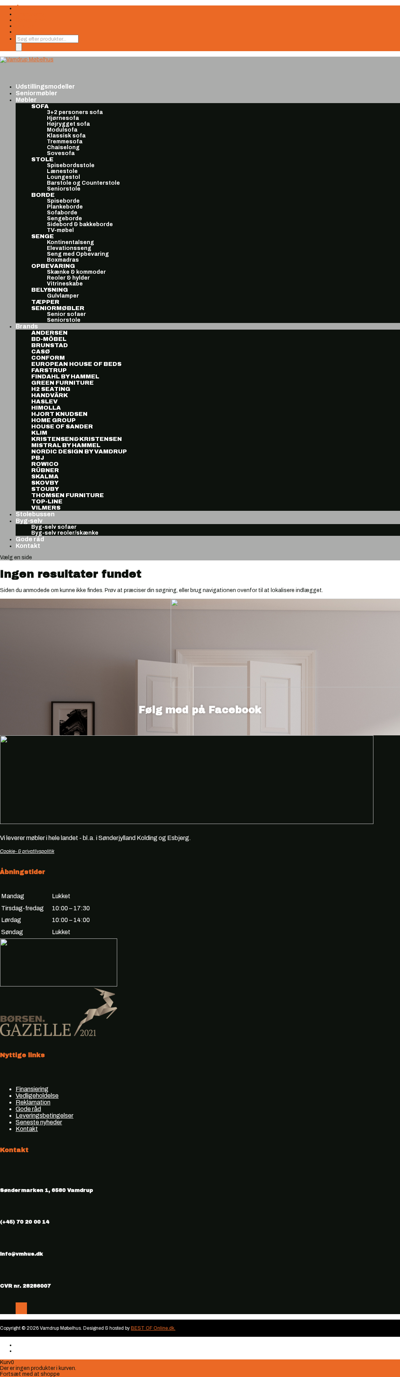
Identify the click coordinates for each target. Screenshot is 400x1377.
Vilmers (46, 508)
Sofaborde (62, 213)
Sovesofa (61, 153)
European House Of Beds (76, 364)
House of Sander (62, 426)
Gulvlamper (63, 296)
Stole (42, 159)
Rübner (45, 470)
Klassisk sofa (66, 136)
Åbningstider (32, 8)
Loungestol (63, 177)
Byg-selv (29, 520)
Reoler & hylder (68, 278)
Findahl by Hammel (65, 376)
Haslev (44, 401)
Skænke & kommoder (76, 272)
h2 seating (50, 389)
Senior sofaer (66, 314)
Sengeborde (64, 218)
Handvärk (49, 395)
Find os (25, 26)
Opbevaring (53, 266)
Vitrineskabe (65, 284)
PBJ (37, 458)
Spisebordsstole (71, 165)
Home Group (53, 420)
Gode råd (28, 1109)
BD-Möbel (48, 339)
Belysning (49, 290)
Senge (42, 236)
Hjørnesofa (63, 118)
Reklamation (33, 1102)
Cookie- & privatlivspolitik (27, 851)
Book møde (30, 32)
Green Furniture (62, 383)
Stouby (45, 489)
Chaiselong (63, 147)
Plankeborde (65, 207)
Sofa (40, 106)
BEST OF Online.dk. (153, 1328)
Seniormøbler (57, 308)
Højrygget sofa (68, 124)
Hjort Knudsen (59, 414)
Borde (43, 195)
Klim (39, 433)
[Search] (19, 47)
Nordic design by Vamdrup (79, 451)
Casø (40, 351)
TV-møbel (60, 230)
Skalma (45, 476)
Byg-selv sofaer (54, 527)
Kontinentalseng (70, 242)
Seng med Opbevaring (78, 254)
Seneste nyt (31, 20)
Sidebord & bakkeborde (80, 224)
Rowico (45, 464)
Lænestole (62, 171)
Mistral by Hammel (65, 445)
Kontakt (28, 545)
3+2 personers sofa (75, 112)
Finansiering (31, 14)
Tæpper (45, 302)
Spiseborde (63, 201)
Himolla (46, 408)
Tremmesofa (64, 141)
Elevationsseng (69, 248)
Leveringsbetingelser (44, 1115)
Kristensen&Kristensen (76, 439)
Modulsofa (62, 130)
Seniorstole (63, 189)
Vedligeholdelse (37, 1095)
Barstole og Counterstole (83, 183)
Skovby (45, 483)
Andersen (49, 333)
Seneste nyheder (39, 1122)
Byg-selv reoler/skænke (64, 533)
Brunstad (49, 345)
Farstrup (49, 370)
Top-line (46, 501)
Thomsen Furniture (67, 495)
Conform (48, 358)
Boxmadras (63, 260)
